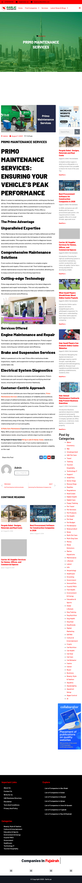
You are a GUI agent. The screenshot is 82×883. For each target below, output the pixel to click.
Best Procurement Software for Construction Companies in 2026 (42, 528)
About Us (7, 788)
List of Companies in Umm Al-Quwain (58, 805)
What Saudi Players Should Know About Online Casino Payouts (68, 295)
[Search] (77, 131)
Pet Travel (70, 506)
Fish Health (71, 590)
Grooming (70, 577)
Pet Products (71, 513)
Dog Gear (70, 622)
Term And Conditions (11, 805)
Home (20, 8)
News (69, 532)
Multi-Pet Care (72, 535)
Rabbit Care (71, 500)
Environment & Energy (12, 835)
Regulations (71, 490)
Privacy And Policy (11, 808)
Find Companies (31, 8)
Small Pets (71, 477)
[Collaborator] (69, 749)
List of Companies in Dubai (55, 792)
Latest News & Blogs (58, 8)
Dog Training (71, 612)
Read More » (62, 175)
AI (67, 699)
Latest (69, 564)
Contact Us (8, 791)
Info (68, 567)
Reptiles (70, 487)
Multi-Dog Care (72, 538)
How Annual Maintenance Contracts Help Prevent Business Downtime (69, 399)
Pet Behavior (71, 526)
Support (70, 474)
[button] (11, 870)
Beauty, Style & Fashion (12, 826)
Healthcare (71, 574)
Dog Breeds (71, 625)
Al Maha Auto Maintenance (10, 428)
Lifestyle (70, 561)
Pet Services (71, 510)
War (68, 449)
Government (71, 580)
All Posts (22, 473)
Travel (69, 458)
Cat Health (71, 650)
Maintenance (71, 558)
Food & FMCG (72, 586)
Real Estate (71, 493)
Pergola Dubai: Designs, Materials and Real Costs (11, 526)
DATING (69, 634)
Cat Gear (70, 654)
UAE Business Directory (13, 798)
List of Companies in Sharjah (55, 797)
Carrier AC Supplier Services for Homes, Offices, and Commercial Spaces (13, 562)
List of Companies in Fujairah (55, 810)
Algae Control (72, 695)
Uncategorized (72, 452)
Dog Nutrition (72, 615)
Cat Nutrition (71, 647)
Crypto (69, 644)
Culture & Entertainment (13, 829)
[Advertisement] (41, 88)
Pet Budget (71, 522)
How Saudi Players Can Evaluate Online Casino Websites (68, 345)
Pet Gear (70, 519)
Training (70, 461)
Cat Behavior (71, 660)
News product (72, 529)
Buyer (69, 670)
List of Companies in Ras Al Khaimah (58, 814)
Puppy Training (72, 503)
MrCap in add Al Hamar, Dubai (32, 440)
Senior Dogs (71, 481)
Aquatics (70, 682)
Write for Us (8, 795)
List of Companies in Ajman (55, 801)
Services (45, 8)
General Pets (71, 583)
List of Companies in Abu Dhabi (56, 788)
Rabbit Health (72, 497)
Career (69, 666)
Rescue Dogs (72, 484)
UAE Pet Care (72, 455)
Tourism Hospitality (11, 849)
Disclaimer (8, 801)
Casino (69, 663)
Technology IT (72, 471)
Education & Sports (11, 832)
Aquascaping (71, 686)
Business (42, 36)
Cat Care (70, 657)
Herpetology (71, 570)
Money (69, 542)
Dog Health (71, 618)
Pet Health (71, 516)
